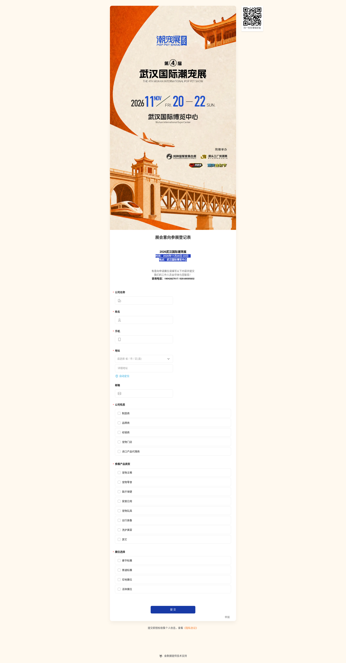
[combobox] (142, 358)
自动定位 (124, 376)
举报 (227, 617)
